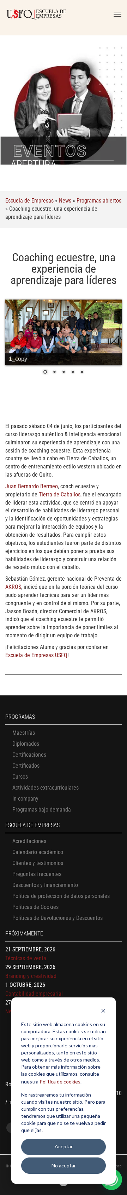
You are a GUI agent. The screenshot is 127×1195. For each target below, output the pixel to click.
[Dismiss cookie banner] (103, 1011)
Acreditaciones (29, 841)
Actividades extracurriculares (45, 787)
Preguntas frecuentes (36, 874)
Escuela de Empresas (29, 200)
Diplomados (25, 743)
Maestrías (23, 732)
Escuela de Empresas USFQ (36, 655)
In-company (25, 798)
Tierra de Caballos (59, 494)
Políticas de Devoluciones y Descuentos (57, 918)
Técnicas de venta (25, 958)
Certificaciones (29, 754)
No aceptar (64, 1165)
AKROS (13, 587)
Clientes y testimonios (37, 863)
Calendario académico (37, 852)
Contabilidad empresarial (34, 993)
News (65, 200)
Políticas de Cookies (35, 907)
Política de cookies (60, 1082)
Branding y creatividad (30, 976)
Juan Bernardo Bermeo (31, 486)
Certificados (26, 765)
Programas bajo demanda (41, 809)
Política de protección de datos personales (61, 896)
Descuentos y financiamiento (45, 885)
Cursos (20, 776)
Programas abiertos (99, 200)
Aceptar (64, 1146)
